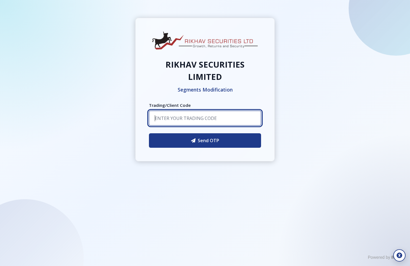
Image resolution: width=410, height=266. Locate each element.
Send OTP (208, 140)
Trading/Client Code (170, 105)
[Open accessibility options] (399, 255)
